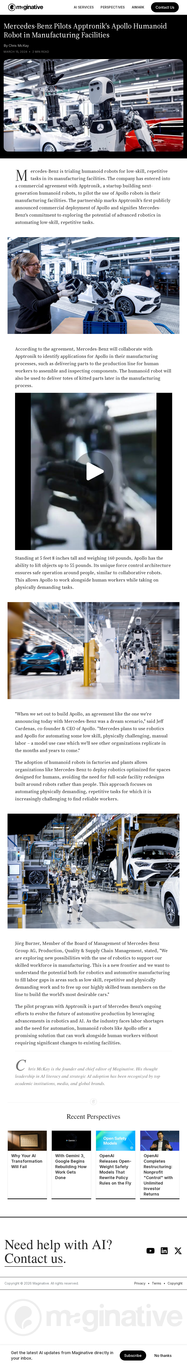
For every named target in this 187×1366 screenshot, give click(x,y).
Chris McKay (19, 45)
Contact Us (165, 7)
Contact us (34, 1257)
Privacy (139, 1283)
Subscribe (133, 1355)
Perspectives (113, 7)
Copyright (175, 1283)
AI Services (84, 7)
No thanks (162, 1355)
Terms (156, 1283)
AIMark (138, 7)
